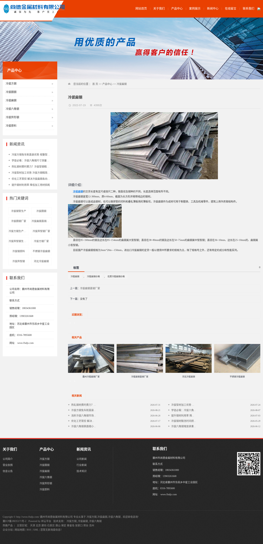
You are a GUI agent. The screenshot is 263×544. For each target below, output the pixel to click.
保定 (63, 525)
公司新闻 (82, 459)
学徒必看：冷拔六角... (183, 410)
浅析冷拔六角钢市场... (83, 415)
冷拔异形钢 (12, 117)
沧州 (91, 525)
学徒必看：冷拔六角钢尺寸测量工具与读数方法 (31, 160)
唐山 (57, 525)
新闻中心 (212, 8)
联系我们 (248, 8)
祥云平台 (46, 521)
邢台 (85, 525)
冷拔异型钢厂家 (41, 231)
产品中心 (177, 8)
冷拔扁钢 (11, 100)
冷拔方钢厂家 (41, 241)
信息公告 (8, 471)
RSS (29, 529)
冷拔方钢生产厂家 (19, 231)
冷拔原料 (11, 125)
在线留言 (230, 8)
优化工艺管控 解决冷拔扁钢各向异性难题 (31, 178)
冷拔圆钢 (11, 92)
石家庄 (51, 525)
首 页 (95, 84)
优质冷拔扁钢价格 (116, 276)
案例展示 (195, 8)
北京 (38, 525)
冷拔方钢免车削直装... (83, 410)
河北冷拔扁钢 (41, 261)
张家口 (79, 525)
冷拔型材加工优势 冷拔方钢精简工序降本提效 (31, 172)
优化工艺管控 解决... (82, 421)
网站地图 (20, 529)
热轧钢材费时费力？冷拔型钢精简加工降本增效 (31, 166)
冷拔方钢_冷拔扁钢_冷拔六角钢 (84, 521)
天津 (32, 525)
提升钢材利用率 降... (182, 415)
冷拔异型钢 (18, 261)
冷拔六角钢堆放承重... (183, 426)
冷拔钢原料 (18, 251)
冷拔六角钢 (12, 108)
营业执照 (8, 465)
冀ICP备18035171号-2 (14, 521)
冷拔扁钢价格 (93, 276)
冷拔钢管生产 (18, 211)
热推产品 (8, 525)
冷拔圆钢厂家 (18, 221)
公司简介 (8, 459)
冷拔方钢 (11, 83)
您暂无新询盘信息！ (51, 529)
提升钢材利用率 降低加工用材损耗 (30, 185)
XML (35, 529)
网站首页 (141, 8)
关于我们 (159, 8)
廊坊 (44, 525)
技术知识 (82, 471)
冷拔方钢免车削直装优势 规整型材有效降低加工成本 (31, 154)
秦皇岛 (70, 525)
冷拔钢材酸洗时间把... (183, 421)
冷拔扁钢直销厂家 (41, 221)
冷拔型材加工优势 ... (182, 404)
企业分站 (8, 529)
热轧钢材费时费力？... (83, 404)
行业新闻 (82, 465)
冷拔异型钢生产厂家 (19, 241)
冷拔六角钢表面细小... (83, 426)
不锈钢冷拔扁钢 (41, 251)
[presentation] (70, 322)
